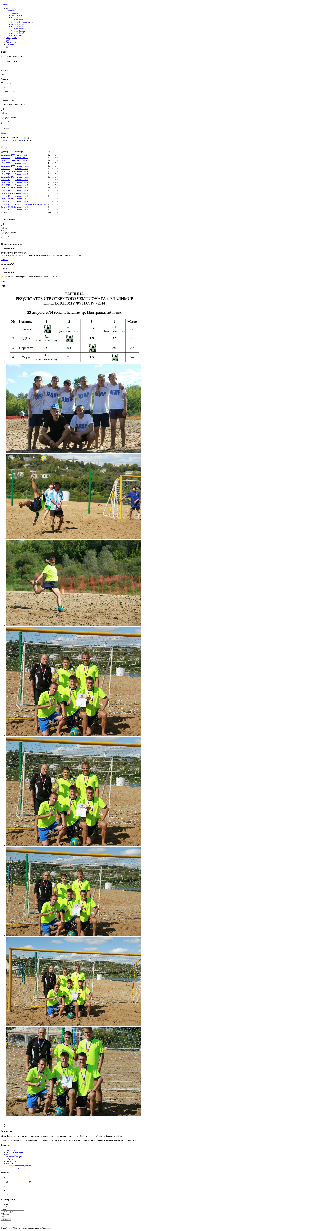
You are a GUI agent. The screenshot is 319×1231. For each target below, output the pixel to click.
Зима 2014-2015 (8, 199)
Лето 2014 (5, 196)
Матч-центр (11, 8)
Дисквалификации (14, 1157)
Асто (5, 133)
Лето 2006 (5, 140)
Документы (11, 42)
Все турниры (11, 38)
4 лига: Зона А (21, 160)
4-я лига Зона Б (21, 169)
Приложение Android (15, 1168)
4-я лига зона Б (21, 158)
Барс (5, 147)
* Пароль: (5, 1214)
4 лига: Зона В (21, 155)
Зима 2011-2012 (8, 182)
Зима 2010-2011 (8, 177)
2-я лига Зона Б (21, 190)
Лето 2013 (5, 190)
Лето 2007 (5, 158)
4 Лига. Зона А (16, 140)
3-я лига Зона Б (21, 174)
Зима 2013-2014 (8, 193)
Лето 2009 (5, 169)
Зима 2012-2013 (8, 188)
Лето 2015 (5, 201)
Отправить (6, 1219)
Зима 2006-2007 (8, 155)
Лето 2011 (5, 180)
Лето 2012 (5, 185)
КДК (8, 40)
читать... (4, 260)
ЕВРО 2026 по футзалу (16, 1152)
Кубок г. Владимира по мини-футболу (31, 204)
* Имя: (4, 1209)
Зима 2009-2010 (8, 171)
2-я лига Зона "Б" (22, 199)
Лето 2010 (5, 174)
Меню (4, 4)
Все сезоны (11, 1150)
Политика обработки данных (18, 1166)
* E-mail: (4, 1204)
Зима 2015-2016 (8, 207)
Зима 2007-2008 (8, 160)
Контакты (10, 44)
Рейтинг (9, 1159)
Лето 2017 (5, 210)
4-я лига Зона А (22, 163)
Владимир (10, 11)
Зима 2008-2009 (8, 166)
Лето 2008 (5, 163)
